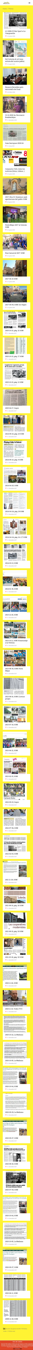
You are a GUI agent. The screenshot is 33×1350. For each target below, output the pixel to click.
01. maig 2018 (10, 146)
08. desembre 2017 (12, 1270)
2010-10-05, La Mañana (14, 1060)
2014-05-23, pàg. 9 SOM (14, 460)
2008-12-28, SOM (11, 1319)
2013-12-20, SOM (11, 615)
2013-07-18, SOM (11, 725)
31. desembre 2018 (12, 120)
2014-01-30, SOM (11, 589)
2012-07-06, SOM (11, 828)
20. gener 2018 (11, 174)
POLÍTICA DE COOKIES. (13, 1347)
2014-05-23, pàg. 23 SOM (14, 434)
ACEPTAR (17, 1348)
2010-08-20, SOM (11, 1164)
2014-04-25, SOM (11, 485)
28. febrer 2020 (11, 92)
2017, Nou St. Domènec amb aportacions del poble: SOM (16, 198)
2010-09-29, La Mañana (14, 1112)
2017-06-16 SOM (11, 279)
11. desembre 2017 (12, 333)
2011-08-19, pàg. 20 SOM (14, 905)
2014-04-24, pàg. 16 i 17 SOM (16, 537)
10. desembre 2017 (12, 436)
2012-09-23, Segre (12, 802)
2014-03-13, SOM (11, 563)
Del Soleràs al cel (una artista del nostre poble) (14, 60)
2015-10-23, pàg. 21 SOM (14, 330)
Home (5, 8)
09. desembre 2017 (12, 1218)
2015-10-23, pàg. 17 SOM (14, 356)
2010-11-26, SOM (11, 983)
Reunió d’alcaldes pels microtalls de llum (14, 88)
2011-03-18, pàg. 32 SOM (14, 957)
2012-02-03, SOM (11, 854)
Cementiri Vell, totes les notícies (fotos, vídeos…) (15, 170)
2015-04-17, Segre (12, 408)
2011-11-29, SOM (11, 880)
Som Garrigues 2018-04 (14, 143)
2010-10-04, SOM (11, 1086)
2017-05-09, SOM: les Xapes (15, 305)
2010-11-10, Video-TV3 (13, 1009)
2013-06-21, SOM (11, 750)
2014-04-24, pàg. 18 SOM (14, 511)
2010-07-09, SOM (11, 1190)
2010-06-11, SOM (11, 1293)
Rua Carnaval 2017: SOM (15, 253)
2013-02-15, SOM (11, 776)
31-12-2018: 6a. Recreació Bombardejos (14, 116)
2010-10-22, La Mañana (14, 1035)
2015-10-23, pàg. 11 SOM (14, 382)
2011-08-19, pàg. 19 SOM (14, 931)
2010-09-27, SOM (11, 1138)
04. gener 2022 (11, 36)
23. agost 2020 (11, 64)
